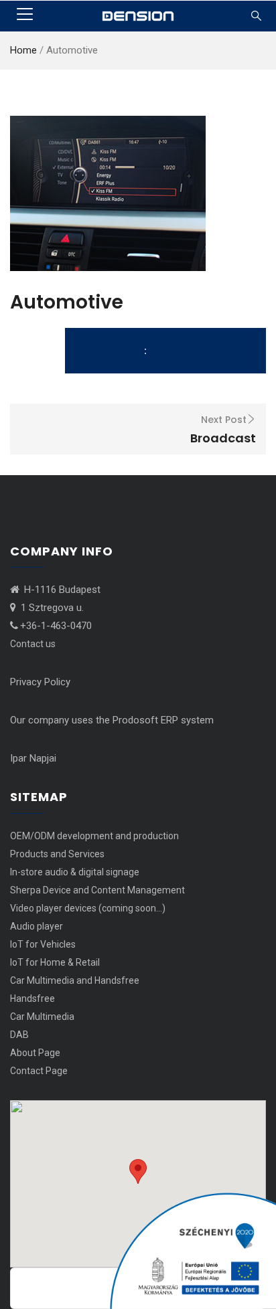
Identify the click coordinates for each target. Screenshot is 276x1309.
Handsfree (32, 998)
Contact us (33, 643)
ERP (169, 720)
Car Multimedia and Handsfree (74, 980)
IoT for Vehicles (43, 944)
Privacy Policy (40, 682)
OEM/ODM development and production (94, 836)
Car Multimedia (42, 1016)
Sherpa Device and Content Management (97, 890)
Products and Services (57, 854)
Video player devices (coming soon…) (87, 908)
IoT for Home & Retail (55, 962)
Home (23, 50)
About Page (35, 1052)
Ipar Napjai (33, 758)
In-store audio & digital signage (74, 872)
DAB (19, 1034)
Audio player (36, 926)
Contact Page (39, 1070)
